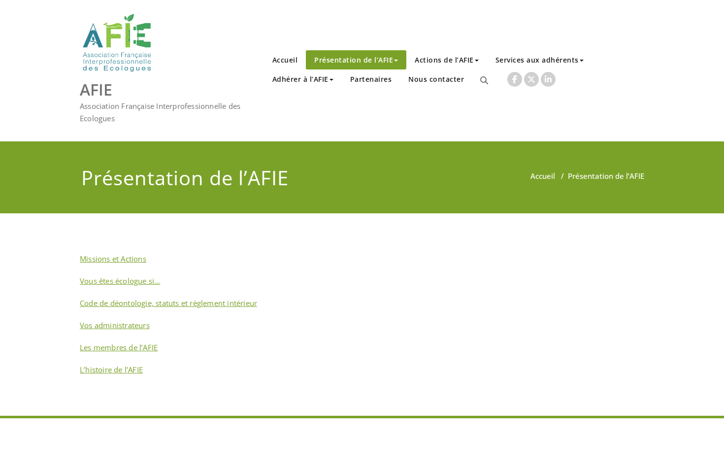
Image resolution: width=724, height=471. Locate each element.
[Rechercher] (484, 80)
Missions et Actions (113, 259)
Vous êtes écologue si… (120, 281)
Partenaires (371, 79)
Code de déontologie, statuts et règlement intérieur (168, 303)
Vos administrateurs (115, 325)
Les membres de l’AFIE (119, 347)
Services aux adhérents (537, 60)
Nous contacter (436, 79)
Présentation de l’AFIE (353, 60)
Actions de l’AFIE (444, 60)
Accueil (285, 60)
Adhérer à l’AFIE (300, 79)
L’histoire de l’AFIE (111, 369)
